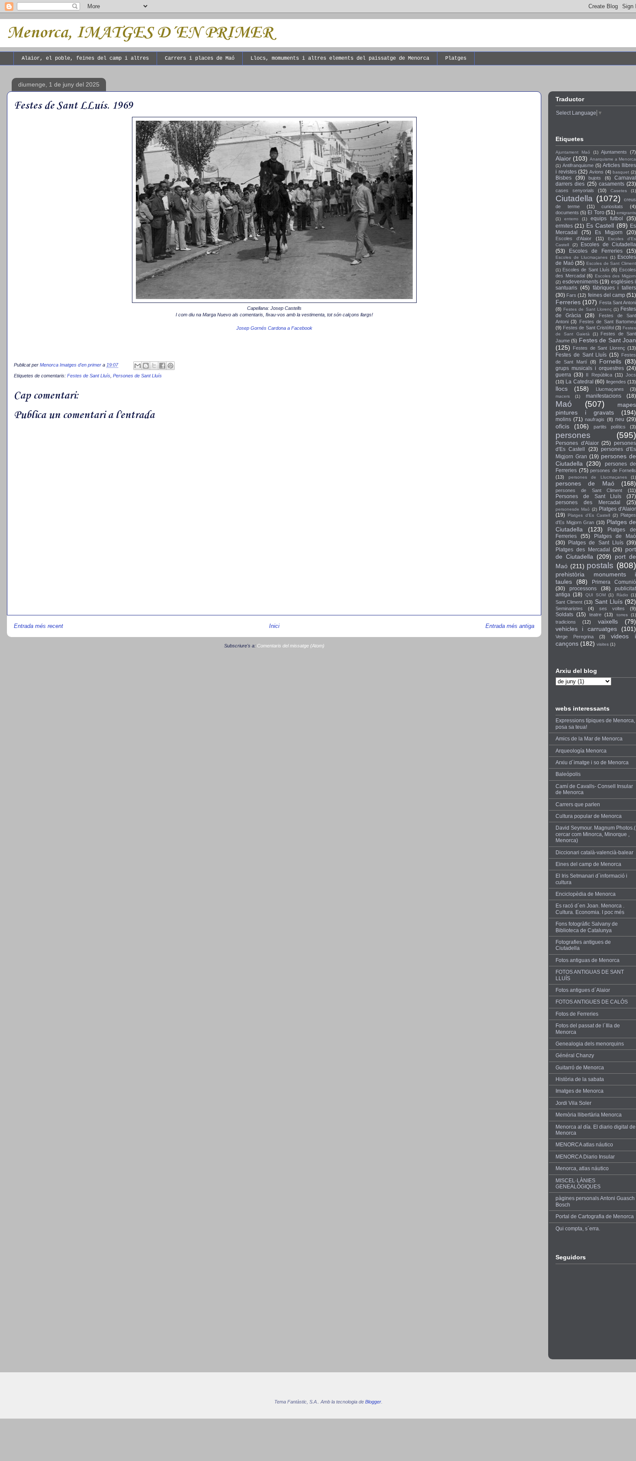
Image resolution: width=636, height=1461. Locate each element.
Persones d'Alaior (577, 443)
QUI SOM (595, 594)
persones (573, 435)
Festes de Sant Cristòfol (588, 327)
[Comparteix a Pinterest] (170, 365)
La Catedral (579, 382)
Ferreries (568, 302)
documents (567, 212)
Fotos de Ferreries (577, 1014)
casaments (611, 184)
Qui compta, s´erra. (578, 1229)
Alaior (563, 158)
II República (599, 374)
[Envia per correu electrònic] (137, 365)
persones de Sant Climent (589, 490)
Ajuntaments (614, 151)
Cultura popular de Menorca (589, 816)
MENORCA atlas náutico (584, 1145)
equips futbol (607, 219)
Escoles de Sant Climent (611, 263)
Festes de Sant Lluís (88, 375)
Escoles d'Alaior (573, 238)
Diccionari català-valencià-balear (594, 853)
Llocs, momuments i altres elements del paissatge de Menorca (340, 58)
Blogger (373, 1401)
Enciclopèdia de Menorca (586, 894)
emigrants (626, 212)
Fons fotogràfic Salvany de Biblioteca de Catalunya (587, 927)
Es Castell (600, 225)
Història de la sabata (580, 1079)
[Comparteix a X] (154, 365)
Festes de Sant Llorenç (587, 309)
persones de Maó (585, 483)
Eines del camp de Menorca (588, 864)
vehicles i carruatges (586, 628)
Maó (564, 404)
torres (622, 614)
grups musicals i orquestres (590, 368)
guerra (563, 375)
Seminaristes (569, 608)
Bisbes (564, 178)
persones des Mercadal (588, 502)
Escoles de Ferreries (596, 251)
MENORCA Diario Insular (585, 1157)
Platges (455, 58)
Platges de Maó (615, 536)
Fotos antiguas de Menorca (588, 960)
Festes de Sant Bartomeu (607, 321)
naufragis (594, 419)
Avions (596, 171)
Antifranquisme (578, 165)
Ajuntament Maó (573, 152)
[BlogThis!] (145, 365)
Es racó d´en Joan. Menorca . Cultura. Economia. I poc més (590, 909)
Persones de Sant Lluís (137, 375)
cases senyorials (575, 190)
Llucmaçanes (610, 389)
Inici (274, 626)
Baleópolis (568, 774)
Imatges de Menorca (580, 1091)
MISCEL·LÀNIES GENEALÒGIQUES (578, 1184)
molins (563, 419)
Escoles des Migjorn (615, 276)
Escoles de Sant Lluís (586, 269)
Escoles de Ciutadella (608, 244)
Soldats (564, 614)
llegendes (616, 381)
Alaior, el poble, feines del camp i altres (85, 58)
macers (563, 396)
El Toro (596, 212)
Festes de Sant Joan (607, 340)
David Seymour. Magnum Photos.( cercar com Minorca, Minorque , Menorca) (596, 834)
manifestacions (603, 396)
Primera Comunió (614, 582)
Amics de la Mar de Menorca (589, 739)
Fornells (610, 361)
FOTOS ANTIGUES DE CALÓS (592, 1002)
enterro (571, 218)
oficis (562, 426)
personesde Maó (573, 509)
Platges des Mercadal (583, 550)
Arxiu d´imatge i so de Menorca (592, 762)
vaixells (608, 621)
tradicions (566, 621)
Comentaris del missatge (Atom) (290, 645)
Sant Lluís (609, 601)
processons (583, 589)
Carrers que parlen (578, 804)
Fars (571, 295)
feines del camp (606, 295)
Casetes (618, 190)
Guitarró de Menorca (580, 1068)
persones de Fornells (613, 470)
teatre (595, 614)
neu (619, 419)
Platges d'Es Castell (589, 515)
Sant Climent (569, 602)
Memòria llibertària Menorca (589, 1115)
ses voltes (612, 608)
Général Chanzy (575, 1055)
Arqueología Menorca (581, 751)
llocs (562, 388)
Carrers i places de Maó (199, 58)
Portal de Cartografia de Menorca (595, 1216)
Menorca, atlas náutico (582, 1168)
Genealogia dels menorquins (590, 1044)
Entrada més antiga (509, 626)
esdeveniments (580, 282)
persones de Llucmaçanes (598, 477)
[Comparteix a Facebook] (162, 365)
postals (600, 565)
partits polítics (610, 426)
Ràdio (622, 594)
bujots (594, 177)
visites (603, 644)
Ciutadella (574, 198)
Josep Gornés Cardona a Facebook (274, 328)
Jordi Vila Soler (573, 1103)
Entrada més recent (38, 626)
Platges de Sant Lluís (595, 543)
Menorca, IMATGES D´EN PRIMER (140, 33)
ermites (564, 226)
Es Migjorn (609, 232)
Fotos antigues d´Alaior (583, 990)
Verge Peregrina (575, 636)
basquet (621, 172)
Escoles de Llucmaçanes (581, 257)
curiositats (612, 206)
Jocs (631, 374)
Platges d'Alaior (617, 509)
